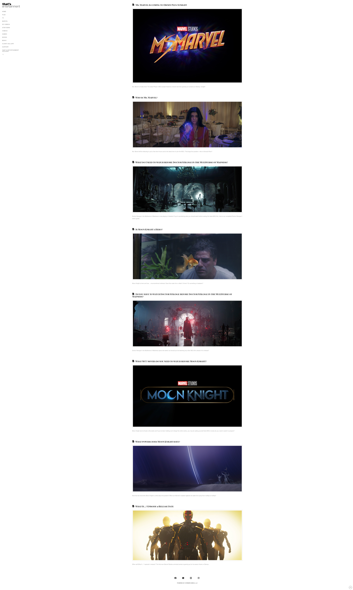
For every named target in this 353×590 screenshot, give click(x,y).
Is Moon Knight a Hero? (149, 229)
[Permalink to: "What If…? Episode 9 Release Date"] (187, 535)
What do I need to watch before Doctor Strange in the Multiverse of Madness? (181, 162)
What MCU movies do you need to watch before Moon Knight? (170, 361)
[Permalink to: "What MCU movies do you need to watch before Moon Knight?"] (187, 396)
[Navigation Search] (11, 54)
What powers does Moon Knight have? (157, 441)
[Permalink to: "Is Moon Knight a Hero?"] (187, 256)
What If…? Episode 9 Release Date (154, 506)
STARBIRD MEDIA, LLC (191, 583)
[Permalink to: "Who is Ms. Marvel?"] (187, 124)
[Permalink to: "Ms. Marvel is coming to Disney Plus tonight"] (187, 45)
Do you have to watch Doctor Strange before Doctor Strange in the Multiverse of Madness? (182, 295)
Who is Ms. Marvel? (146, 97)
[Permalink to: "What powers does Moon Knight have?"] (187, 468)
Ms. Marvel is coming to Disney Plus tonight (161, 4)
